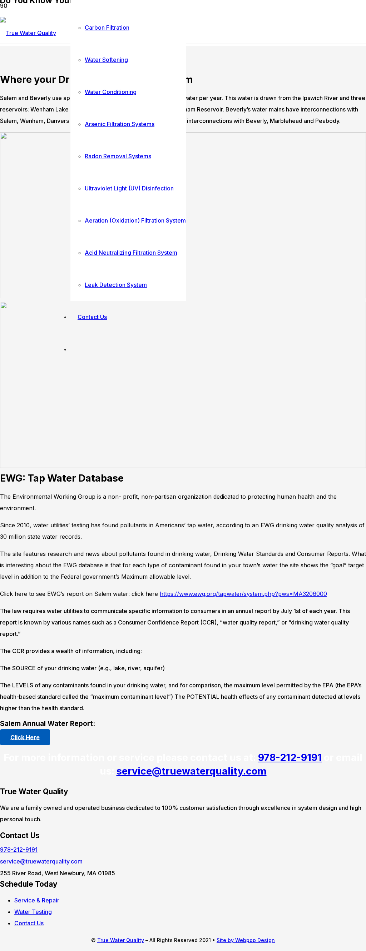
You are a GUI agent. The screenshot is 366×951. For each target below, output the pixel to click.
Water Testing (33, 911)
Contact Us (29, 923)
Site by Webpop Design (246, 940)
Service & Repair (36, 900)
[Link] (28, 32)
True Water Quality (120, 940)
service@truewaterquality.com (192, 771)
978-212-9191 (290, 757)
